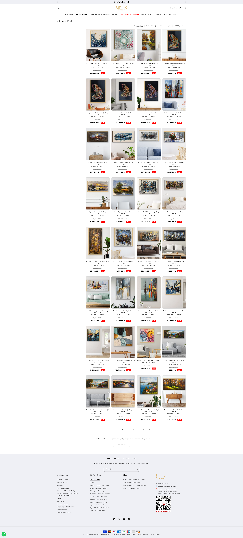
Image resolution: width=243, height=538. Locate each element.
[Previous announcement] (57, 2)
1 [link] (122, 429)
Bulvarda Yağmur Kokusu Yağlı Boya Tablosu (98, 361)
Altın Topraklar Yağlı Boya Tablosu (123, 212)
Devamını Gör (121, 445)
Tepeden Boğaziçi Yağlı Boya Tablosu (174, 361)
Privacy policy (105, 534)
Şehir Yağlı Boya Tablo (97, 510)
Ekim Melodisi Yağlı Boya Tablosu (149, 64)
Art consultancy (62, 482)
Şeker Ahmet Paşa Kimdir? (132, 488)
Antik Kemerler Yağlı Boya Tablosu (174, 212)
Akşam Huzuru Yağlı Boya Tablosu (97, 212)
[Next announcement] (186, 2)
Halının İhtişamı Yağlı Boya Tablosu (148, 113)
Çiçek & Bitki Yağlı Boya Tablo (100, 508)
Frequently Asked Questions (66, 506)
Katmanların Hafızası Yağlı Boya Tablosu (123, 361)
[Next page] (149, 429)
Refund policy (131, 534)
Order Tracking (62, 509)
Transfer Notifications (64, 512)
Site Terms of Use (63, 488)
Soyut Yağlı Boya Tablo (97, 505)
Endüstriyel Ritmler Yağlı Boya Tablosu (149, 212)
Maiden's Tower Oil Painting (99, 485)
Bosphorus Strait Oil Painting (100, 493)
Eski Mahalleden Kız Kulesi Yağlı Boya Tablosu (97, 410)
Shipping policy (155, 534)
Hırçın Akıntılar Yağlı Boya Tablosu (123, 163)
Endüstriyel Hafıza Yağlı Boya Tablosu (148, 163)
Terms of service (143, 534)
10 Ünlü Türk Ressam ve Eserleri (134, 479)
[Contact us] (4, 534)
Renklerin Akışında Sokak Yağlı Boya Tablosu (98, 311)
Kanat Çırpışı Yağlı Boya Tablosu (148, 360)
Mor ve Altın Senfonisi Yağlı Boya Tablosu (98, 262)
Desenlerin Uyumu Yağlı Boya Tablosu (123, 113)
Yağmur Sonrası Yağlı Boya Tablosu (174, 113)
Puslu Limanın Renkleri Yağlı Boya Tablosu (148, 311)
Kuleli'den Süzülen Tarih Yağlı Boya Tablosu (148, 410)
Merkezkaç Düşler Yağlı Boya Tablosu (123, 64)
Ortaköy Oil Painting (97, 491)
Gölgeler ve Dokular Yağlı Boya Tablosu (97, 113)
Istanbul (92, 482)
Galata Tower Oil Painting (99, 488)
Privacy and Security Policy (66, 491)
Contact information (118, 534)
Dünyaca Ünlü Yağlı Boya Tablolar (134, 485)
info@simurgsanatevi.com (167, 486)
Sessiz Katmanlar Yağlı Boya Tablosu (123, 311)
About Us (60, 485)
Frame (59, 498)
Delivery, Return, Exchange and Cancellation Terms (67, 494)
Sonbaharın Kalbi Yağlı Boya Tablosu (174, 410)
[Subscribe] (137, 469)
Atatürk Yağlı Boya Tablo (98, 502)
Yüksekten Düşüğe (166, 26)
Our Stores (60, 501)
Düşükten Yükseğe (151, 26)
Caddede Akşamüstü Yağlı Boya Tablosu (174, 311)
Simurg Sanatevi (94, 534)
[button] (59, 8)
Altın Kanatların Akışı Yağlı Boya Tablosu (97, 64)
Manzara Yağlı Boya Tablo (98, 499)
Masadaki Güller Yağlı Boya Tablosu (174, 163)
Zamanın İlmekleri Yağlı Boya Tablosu (174, 64)
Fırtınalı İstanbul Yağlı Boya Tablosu (98, 163)
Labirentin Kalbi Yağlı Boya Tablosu (123, 262)
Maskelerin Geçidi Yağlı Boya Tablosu (148, 262)
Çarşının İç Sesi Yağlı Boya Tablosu (174, 262)
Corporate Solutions (63, 479)
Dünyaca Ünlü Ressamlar (131, 482)
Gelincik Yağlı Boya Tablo (98, 496)
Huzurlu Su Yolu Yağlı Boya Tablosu (123, 410)
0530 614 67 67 (163, 483)
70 (144, 429)
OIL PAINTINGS (95, 479)
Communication (62, 504)
